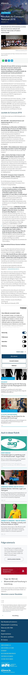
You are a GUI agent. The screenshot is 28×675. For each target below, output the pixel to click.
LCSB (15, 465)
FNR (2, 425)
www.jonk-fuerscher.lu (13, 269)
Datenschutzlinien (7, 656)
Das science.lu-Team (7, 648)
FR (22, 3)
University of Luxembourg (7, 465)
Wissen (3, 631)
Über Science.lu (6, 645)
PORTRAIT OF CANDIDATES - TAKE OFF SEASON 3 (13, 520)
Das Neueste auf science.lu (9, 622)
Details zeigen (20, 351)
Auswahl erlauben (14, 361)
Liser (2, 394)
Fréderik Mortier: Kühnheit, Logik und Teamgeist (13, 489)
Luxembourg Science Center (7, 463)
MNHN (18, 465)
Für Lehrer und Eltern (7, 637)
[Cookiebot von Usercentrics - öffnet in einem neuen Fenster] (20, 308)
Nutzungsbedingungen (8, 653)
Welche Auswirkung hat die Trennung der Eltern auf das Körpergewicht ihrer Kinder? (13, 385)
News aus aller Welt (7, 628)
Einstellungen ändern (14, 559)
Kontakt (4, 651)
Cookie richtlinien (7, 659)
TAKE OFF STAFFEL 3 (12, 486)
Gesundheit (4, 382)
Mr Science (4, 640)
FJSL (8, 22)
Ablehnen (14, 365)
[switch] (24, 337)
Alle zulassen (14, 356)
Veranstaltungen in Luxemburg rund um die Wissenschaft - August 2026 (13, 455)
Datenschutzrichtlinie (7, 611)
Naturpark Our (18, 463)
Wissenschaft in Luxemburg (9, 625)
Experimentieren (6, 634)
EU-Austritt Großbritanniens (9, 414)
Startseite (4, 9)
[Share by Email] (12, 61)
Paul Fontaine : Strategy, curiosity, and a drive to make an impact (13, 523)
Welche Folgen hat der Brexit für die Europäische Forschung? (13, 417)
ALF (4, 500)
